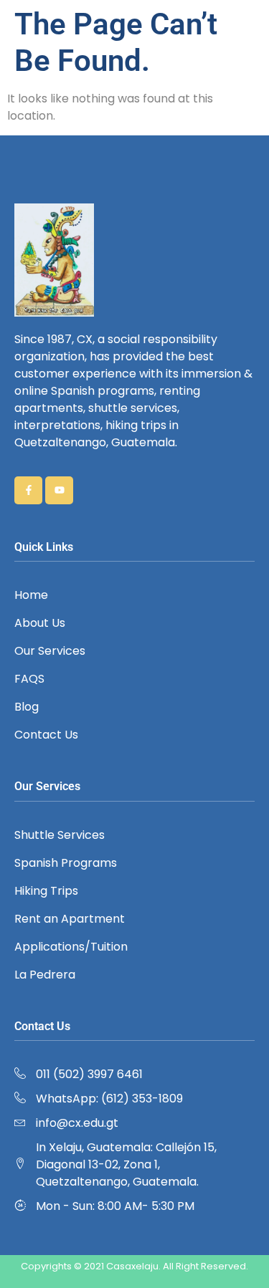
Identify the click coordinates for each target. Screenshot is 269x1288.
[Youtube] (59, 490)
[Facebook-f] (28, 490)
